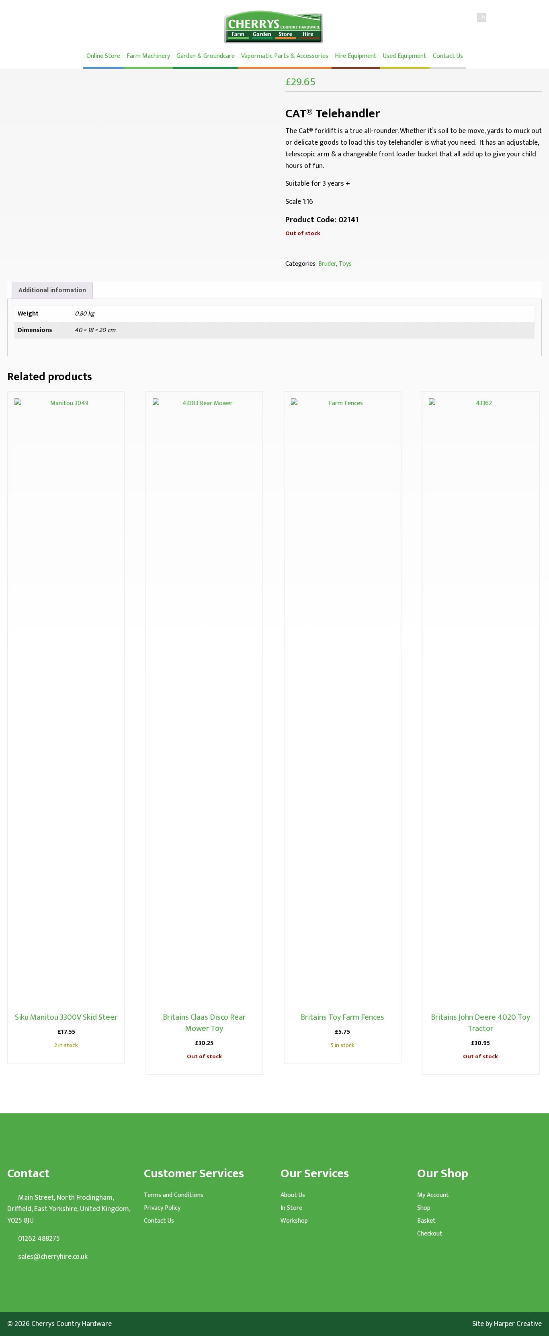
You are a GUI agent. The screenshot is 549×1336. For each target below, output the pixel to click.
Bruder (327, 263)
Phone (44, 26)
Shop (423, 1208)
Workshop (294, 1221)
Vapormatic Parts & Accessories (284, 56)
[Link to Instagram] (38, 1281)
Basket (426, 1221)
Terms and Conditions (173, 1195)
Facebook (76, 26)
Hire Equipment (356, 56)
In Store (291, 1208)
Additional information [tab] (52, 290)
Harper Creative (518, 1324)
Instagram (108, 26)
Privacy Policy (162, 1208)
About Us (293, 1195)
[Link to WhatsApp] (8, 1281)
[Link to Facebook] (23, 1281)
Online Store (103, 56)
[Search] (440, 26)
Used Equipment (404, 56)
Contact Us (448, 56)
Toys (345, 263)
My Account (433, 1195)
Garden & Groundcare (205, 56)
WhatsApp (141, 26)
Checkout (429, 1234)
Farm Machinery (148, 56)
